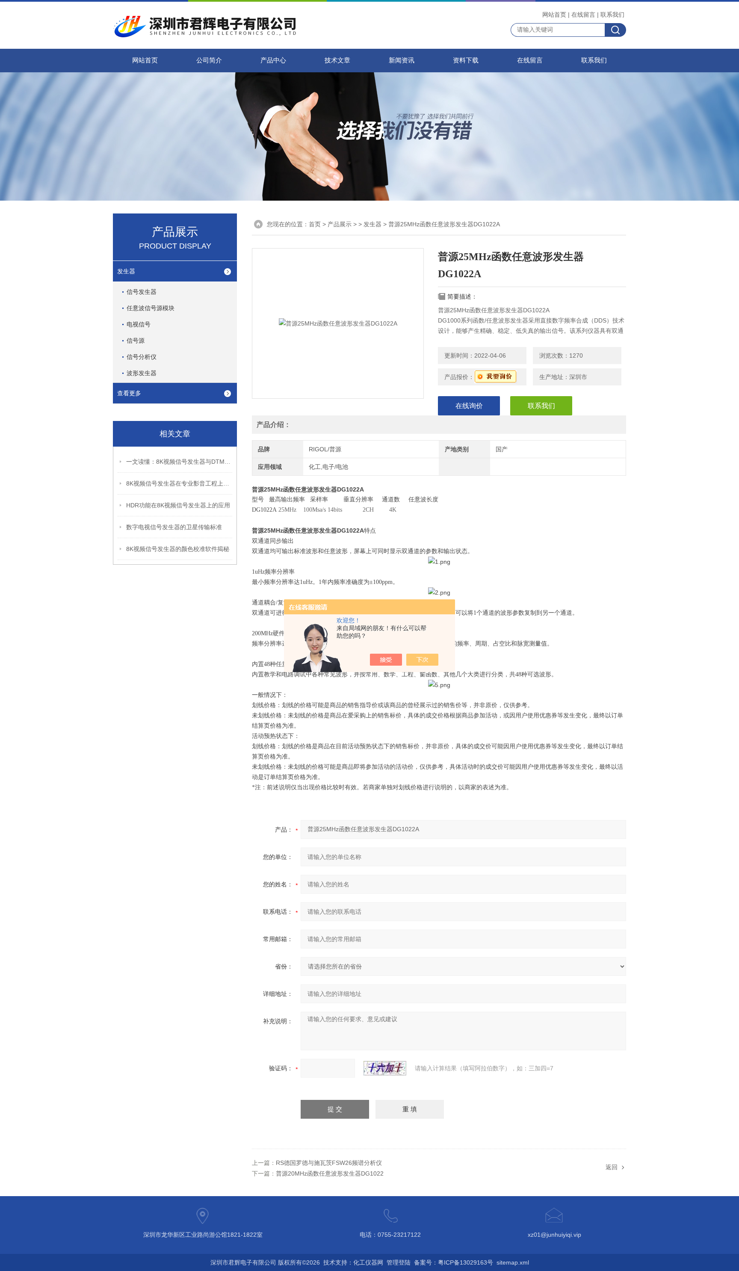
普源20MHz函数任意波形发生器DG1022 (330, 1173)
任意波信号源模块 (150, 308)
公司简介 (209, 60)
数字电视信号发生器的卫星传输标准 (174, 527)
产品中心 (273, 60)
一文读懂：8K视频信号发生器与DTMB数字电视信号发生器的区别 (179, 461)
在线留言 (583, 14)
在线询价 (469, 405)
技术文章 (337, 60)
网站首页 (554, 14)
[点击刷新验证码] (385, 1068)
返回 (612, 1167)
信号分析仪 (142, 356)
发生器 (126, 271)
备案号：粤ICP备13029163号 (453, 1262)
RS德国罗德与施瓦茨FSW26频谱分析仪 (329, 1162)
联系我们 (612, 14)
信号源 (136, 340)
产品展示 (340, 224)
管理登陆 (399, 1262)
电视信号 (139, 324)
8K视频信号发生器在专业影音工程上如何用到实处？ (179, 483)
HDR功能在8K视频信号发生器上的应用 (178, 505)
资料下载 (466, 60)
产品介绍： (274, 424)
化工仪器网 (368, 1262)
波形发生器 (142, 373)
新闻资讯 (401, 60)
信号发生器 (142, 291)
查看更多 (129, 393)
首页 (315, 224)
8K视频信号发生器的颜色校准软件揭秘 (177, 548)
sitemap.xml (513, 1262)
